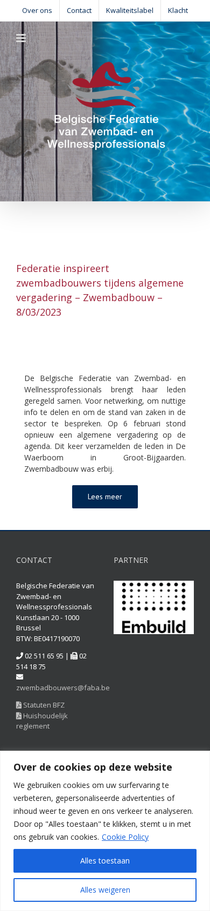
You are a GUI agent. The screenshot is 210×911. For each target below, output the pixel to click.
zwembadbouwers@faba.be (63, 687)
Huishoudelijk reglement (42, 721)
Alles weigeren (105, 890)
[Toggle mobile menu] (21, 38)
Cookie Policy (125, 837)
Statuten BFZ (43, 705)
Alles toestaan (105, 860)
